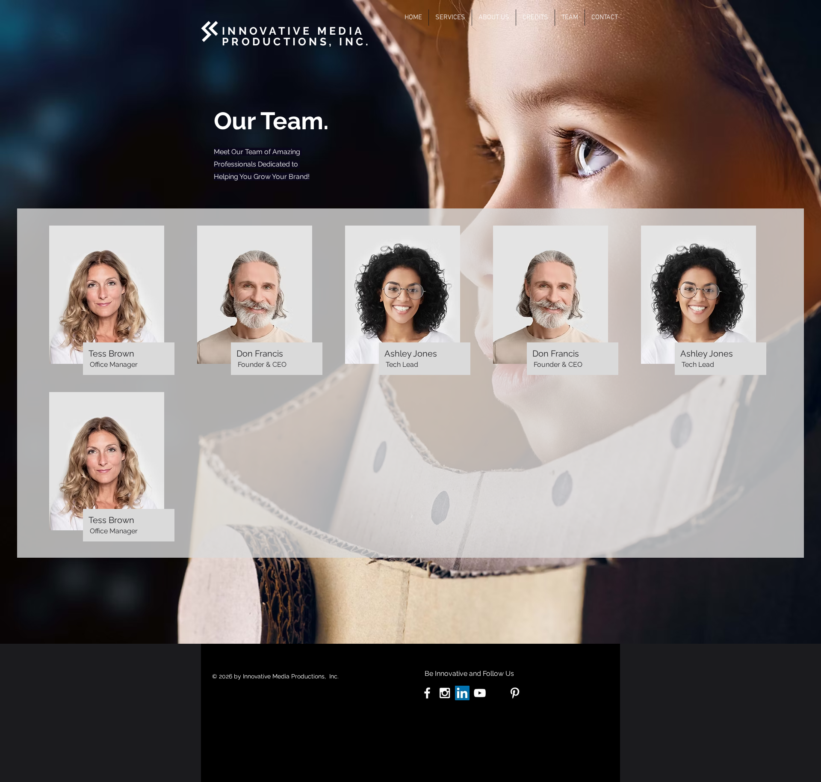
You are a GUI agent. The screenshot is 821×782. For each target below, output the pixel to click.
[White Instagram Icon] (444, 693)
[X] (497, 693)
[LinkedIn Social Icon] (462, 693)
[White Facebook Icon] (427, 693)
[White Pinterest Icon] (515, 693)
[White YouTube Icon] (480, 693)
